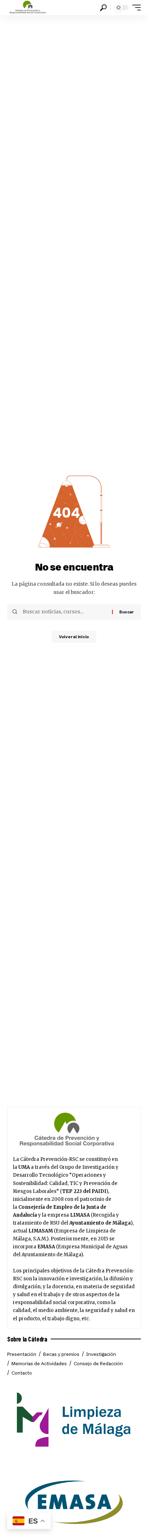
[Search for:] (64, 612)
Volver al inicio (74, 636)
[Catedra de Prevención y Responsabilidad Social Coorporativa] (27, 7)
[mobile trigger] (135, 7)
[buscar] (103, 7)
